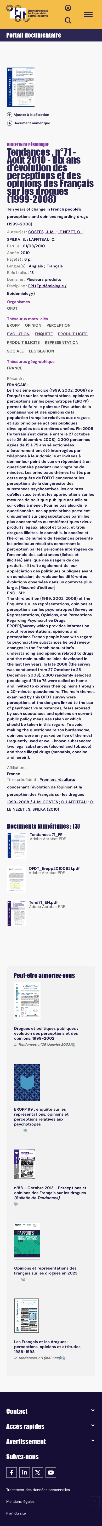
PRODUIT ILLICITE (23, 342)
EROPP (13, 325)
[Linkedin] (24, 1472)
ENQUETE (44, 334)
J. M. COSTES (45, 802)
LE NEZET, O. (69, 232)
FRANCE (14, 368)
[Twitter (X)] (37, 1472)
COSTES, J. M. (41, 232)
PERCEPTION (59, 325)
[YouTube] (51, 1472)
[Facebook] (11, 1472)
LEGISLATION (41, 351)
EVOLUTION (18, 334)
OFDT (12, 308)
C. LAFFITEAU (74, 802)
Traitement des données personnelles (38, 1489)
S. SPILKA (37, 809)
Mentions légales (20, 1501)
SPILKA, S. (16, 239)
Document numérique (32, 123)
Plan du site (16, 1513)
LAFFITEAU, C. (42, 239)
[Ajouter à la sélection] (9, 114)
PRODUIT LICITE (73, 334)
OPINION (33, 325)
